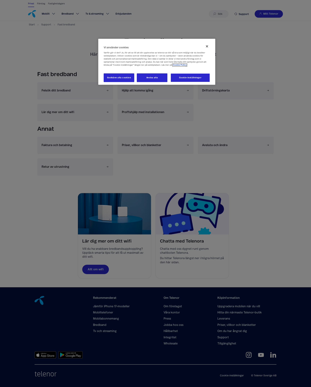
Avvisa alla (152, 78)
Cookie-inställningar (190, 78)
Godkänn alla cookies (119, 78)
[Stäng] (207, 46)
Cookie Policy (180, 65)
